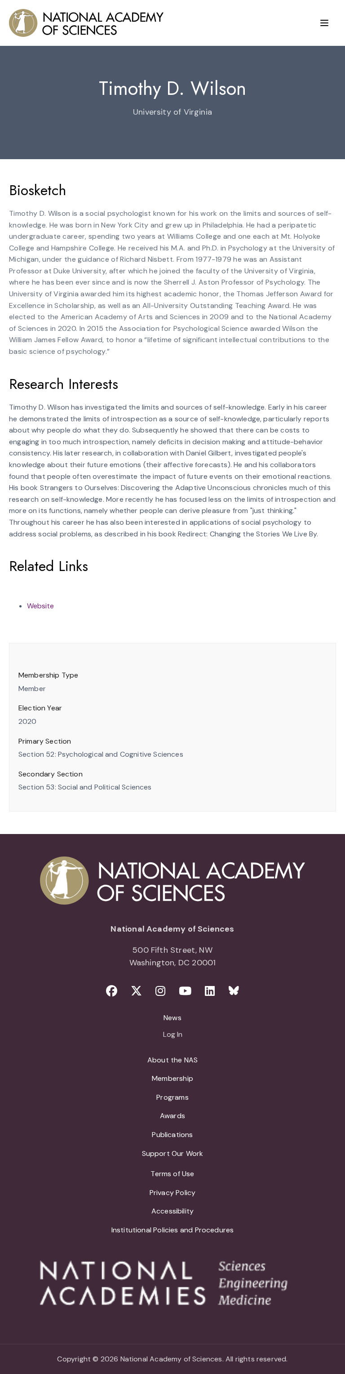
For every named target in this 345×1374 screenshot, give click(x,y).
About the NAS (172, 1060)
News (172, 1017)
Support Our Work (172, 1153)
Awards (172, 1115)
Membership (172, 1078)
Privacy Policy (173, 1192)
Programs (172, 1097)
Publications (172, 1134)
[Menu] (324, 23)
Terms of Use (172, 1173)
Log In (172, 1035)
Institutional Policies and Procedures (172, 1230)
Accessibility (172, 1211)
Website (40, 606)
